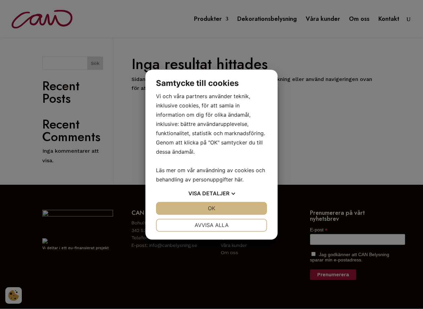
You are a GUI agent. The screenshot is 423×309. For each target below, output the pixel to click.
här (238, 179)
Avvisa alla (212, 225)
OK (211, 208)
